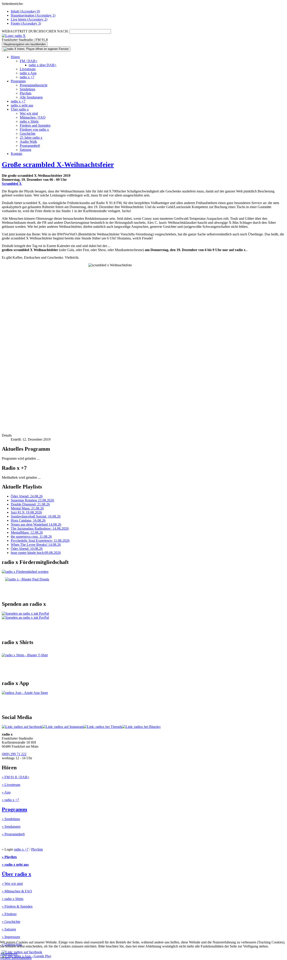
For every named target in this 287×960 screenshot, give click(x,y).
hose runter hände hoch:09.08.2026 (36, 553)
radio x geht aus (22, 105)
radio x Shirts (29, 121)
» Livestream (11, 785)
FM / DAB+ (28, 61)
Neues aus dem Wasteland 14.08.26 (36, 524)
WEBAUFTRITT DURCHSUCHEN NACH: (35, 31)
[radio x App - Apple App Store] (25, 693)
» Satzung (9, 929)
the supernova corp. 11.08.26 (31, 536)
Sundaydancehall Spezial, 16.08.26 (36, 516)
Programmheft (30, 145)
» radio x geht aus (15, 864)
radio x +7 (27, 77)
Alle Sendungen (31, 97)
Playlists (25, 93)
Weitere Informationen (16, 958)
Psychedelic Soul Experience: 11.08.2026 (40, 540)
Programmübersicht (33, 85)
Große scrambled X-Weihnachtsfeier (58, 164)
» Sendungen (11, 826)
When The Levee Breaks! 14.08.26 (36, 544)
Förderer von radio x (34, 129)
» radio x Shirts (12, 899)
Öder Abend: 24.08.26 (27, 496)
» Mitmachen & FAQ (17, 891)
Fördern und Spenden (35, 125)
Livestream (27, 69)
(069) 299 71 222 (14, 754)
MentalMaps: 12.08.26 (27, 532)
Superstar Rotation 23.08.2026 (32, 500)
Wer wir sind (29, 113)
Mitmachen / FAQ (33, 117)
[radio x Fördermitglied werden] (25, 572)
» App (6, 792)
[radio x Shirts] (25, 655)
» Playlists (9, 857)
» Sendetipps (11, 819)
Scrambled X (12, 184)
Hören (15, 57)
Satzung (25, 149)
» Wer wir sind (12, 883)
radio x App (28, 73)
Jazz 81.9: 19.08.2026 (26, 512)
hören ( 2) (29, 19)
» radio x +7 (10, 800)
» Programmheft (13, 834)
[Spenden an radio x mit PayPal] (25, 615)
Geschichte (27, 133)
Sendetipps (27, 89)
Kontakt (16, 154)
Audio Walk (28, 141)
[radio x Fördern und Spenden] (27, 579)
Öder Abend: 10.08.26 (27, 548)
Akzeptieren (8, 954)
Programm (18, 81)
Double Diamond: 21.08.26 (30, 504)
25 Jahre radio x (31, 137)
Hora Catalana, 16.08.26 (28, 520)
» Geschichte (11, 922)
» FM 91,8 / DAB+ (15, 777)
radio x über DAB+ (43, 65)
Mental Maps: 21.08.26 (27, 508)
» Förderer (9, 914)
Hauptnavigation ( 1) (33, 15)
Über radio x (20, 109)
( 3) (26, 23)
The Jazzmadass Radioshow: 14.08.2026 (40, 528)
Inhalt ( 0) (25, 11)
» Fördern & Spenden (17, 906)
